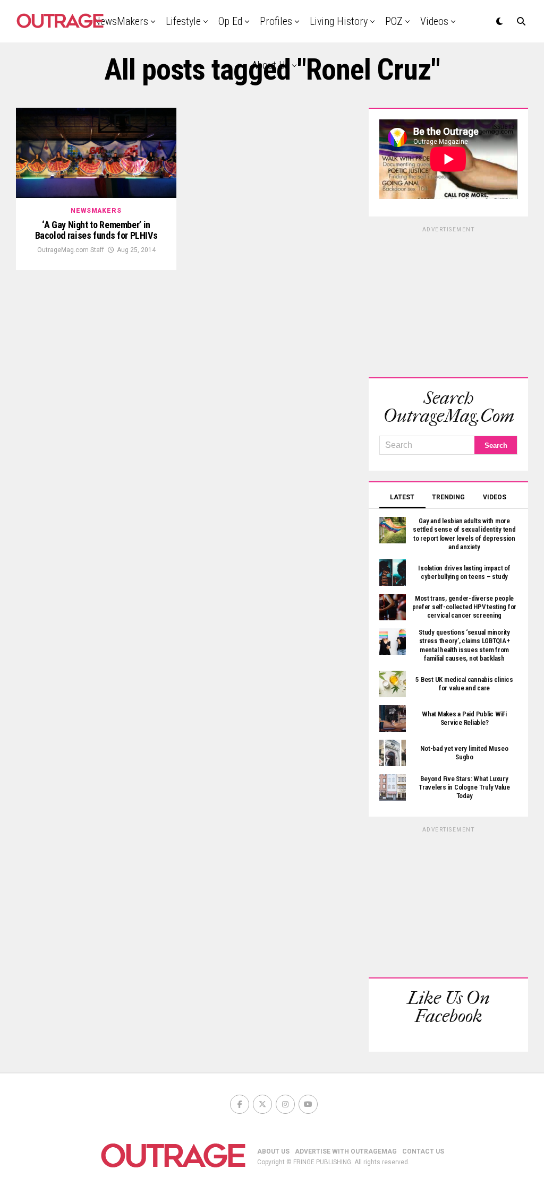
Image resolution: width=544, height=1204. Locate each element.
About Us (271, 65)
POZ (394, 21)
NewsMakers (121, 21)
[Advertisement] (448, 300)
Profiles (276, 21)
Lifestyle (183, 21)
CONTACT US (423, 1151)
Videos (434, 21)
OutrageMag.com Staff (70, 250)
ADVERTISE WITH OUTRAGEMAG (346, 1151)
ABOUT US (273, 1151)
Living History (339, 21)
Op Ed (230, 21)
